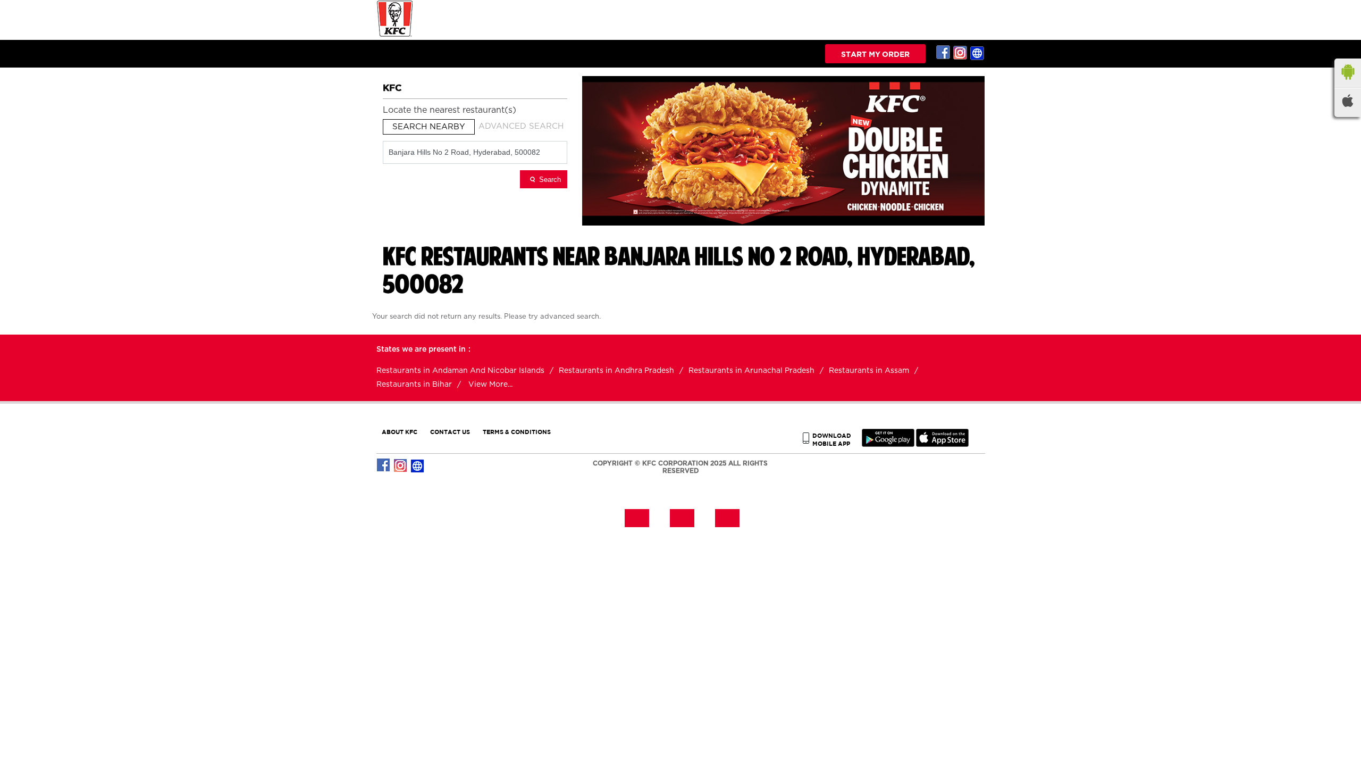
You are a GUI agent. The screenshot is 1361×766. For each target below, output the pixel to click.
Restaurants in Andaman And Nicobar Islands (460, 370)
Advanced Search (521, 126)
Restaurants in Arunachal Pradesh (751, 370)
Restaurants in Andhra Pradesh (616, 370)
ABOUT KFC (399, 431)
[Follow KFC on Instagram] (960, 52)
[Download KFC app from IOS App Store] (942, 444)
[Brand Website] (977, 52)
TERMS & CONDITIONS (517, 431)
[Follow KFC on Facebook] (943, 52)
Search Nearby (428, 127)
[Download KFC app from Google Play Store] (888, 444)
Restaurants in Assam (869, 370)
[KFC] (395, 35)
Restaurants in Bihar (414, 384)
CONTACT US (450, 431)
